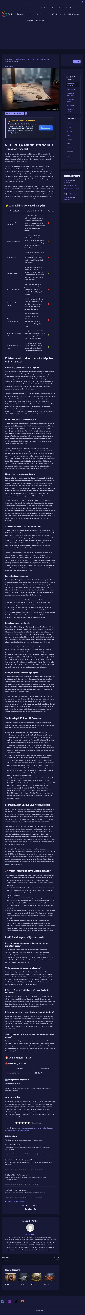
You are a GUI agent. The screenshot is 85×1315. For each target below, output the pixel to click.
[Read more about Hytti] (36, 1277)
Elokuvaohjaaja (70, 147)
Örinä (7, 1284)
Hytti (33, 1284)
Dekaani (69, 135)
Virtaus (21, 1284)
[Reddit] (37, 1205)
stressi (51, 1128)
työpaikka (20, 1130)
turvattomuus (9, 1130)
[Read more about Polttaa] (49, 1277)
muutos (40, 1128)
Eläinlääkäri (70, 152)
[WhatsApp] (34, 1205)
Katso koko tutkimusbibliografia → (16, 1201)
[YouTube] (22, 1301)
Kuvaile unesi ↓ (45, 128)
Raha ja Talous (70, 105)
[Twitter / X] (30, 1205)
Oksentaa (67, 199)
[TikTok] (16, 1301)
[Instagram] (9, 1301)
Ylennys (69, 123)
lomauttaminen (32, 1128)
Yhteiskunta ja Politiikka (70, 110)
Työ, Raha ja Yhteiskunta (22, 59)
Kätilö (68, 143)
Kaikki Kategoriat (73, 14)
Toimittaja (69, 139)
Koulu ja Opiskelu (71, 89)
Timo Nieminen (69, 180)
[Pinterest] (26, 1205)
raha (47, 1128)
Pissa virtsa (73, 194)
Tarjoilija (69, 127)
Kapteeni (69, 156)
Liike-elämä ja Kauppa (70, 100)
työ (15, 1130)
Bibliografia (29, 21)
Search (66, 58)
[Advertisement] (42, 36)
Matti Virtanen (68, 189)
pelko (44, 1128)
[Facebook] (23, 1205)
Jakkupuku (69, 131)
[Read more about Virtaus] (23, 1277)
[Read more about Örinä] (10, 1277)
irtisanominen (23, 1128)
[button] (82, 2)
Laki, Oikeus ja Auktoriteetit (70, 94)
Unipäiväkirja (40, 21)
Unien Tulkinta (15, 14)
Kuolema (67, 182)
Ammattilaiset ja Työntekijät (40, 59)
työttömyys (27, 1130)
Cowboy (69, 160)
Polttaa (47, 1284)
